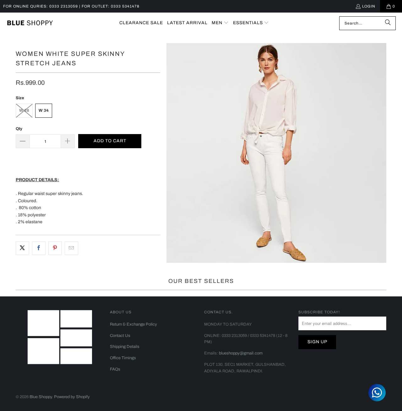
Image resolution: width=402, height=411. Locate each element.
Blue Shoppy (41, 397)
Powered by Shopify (72, 397)
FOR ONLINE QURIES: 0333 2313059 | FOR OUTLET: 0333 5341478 (71, 6)
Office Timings (123, 358)
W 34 (44, 110)
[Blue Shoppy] (29, 23)
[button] (220, 23)
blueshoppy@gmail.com (241, 353)
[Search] (388, 23)
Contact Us (120, 335)
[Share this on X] (22, 248)
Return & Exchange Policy (133, 324)
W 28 (24, 110)
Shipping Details (124, 346)
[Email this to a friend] (71, 248)
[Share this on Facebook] (39, 248)
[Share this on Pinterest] (55, 248)
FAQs (115, 369)
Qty (19, 129)
